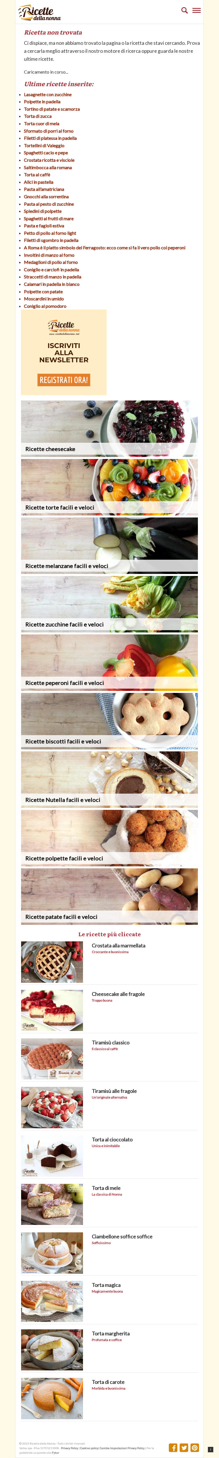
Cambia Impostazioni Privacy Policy (122, 1448)
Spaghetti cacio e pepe (46, 152)
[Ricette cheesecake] (109, 455)
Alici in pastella (38, 182)
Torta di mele (106, 1188)
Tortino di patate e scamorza (52, 109)
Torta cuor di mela (41, 123)
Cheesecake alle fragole (118, 994)
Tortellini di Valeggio (44, 145)
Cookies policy (89, 1448)
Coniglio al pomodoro (45, 306)
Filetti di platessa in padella (50, 138)
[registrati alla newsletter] (64, 393)
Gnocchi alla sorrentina (46, 196)
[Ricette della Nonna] (39, 19)
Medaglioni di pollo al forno (51, 262)
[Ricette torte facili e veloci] (109, 513)
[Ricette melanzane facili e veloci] (109, 572)
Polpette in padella (42, 101)
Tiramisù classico (110, 1042)
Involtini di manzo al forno (49, 255)
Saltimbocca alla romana (48, 167)
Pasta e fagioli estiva (44, 225)
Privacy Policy (69, 1448)
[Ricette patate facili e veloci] (109, 923)
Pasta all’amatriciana (44, 189)
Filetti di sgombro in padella (51, 240)
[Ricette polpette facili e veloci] (109, 864)
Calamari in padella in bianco (52, 284)
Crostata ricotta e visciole (49, 160)
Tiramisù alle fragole (114, 1091)
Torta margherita (111, 1333)
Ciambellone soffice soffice (122, 1236)
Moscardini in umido (44, 298)
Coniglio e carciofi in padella (51, 269)
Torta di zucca (38, 116)
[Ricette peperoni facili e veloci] (109, 689)
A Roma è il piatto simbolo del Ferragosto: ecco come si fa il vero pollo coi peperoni (104, 247)
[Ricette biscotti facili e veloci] (109, 747)
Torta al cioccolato (112, 1139)
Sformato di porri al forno (49, 131)
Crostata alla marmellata (118, 945)
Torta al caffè (37, 174)
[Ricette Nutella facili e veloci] (109, 806)
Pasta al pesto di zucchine (49, 204)
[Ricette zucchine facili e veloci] (109, 630)
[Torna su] (210, 1449)
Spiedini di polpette (43, 211)
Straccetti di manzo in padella (52, 276)
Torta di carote (108, 1382)
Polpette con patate (43, 291)
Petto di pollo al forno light (50, 233)
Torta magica (106, 1285)
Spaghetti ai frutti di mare (49, 218)
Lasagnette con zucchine (48, 94)
